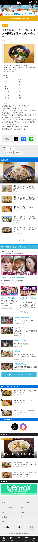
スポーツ (4, 512)
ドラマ (3, 502)
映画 (22, 507)
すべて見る (18, 240)
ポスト (16, 139)
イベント (23, 517)
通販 (3, 522)
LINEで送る (31, 139)
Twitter (15, 427)
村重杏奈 (18, 153)
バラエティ (10, 149)
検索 (19, 529)
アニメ (22, 512)
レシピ (5, 25)
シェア (23, 139)
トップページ (6, 529)
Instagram (23, 427)
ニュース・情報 (25, 502)
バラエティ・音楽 (7, 507)
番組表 (31, 529)
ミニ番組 (4, 517)
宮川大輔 (9, 153)
